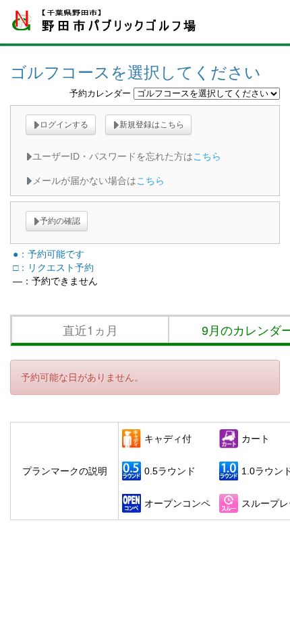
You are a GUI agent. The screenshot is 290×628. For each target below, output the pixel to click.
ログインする (64, 124)
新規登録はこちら (151, 124)
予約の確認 (60, 221)
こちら (207, 156)
